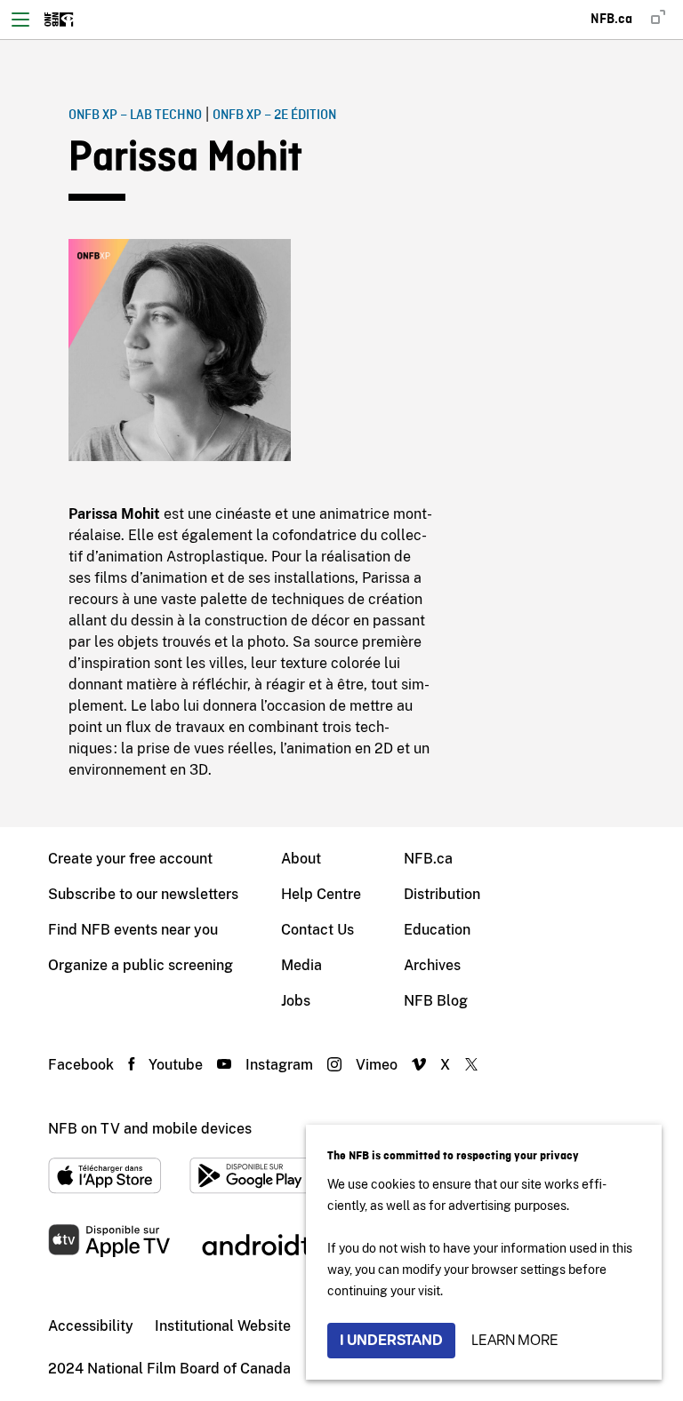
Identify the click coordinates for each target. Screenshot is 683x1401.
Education (437, 929)
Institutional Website (223, 1325)
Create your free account (130, 858)
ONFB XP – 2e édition (274, 115)
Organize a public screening (140, 965)
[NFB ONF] (59, 19)
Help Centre (321, 894)
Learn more (514, 1340)
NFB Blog (436, 1000)
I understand (391, 1340)
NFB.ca (428, 858)
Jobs (295, 1000)
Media (301, 965)
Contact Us (317, 929)
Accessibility (90, 1325)
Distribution (442, 894)
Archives (432, 965)
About (301, 858)
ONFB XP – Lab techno (135, 115)
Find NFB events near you (133, 929)
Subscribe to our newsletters (143, 894)
